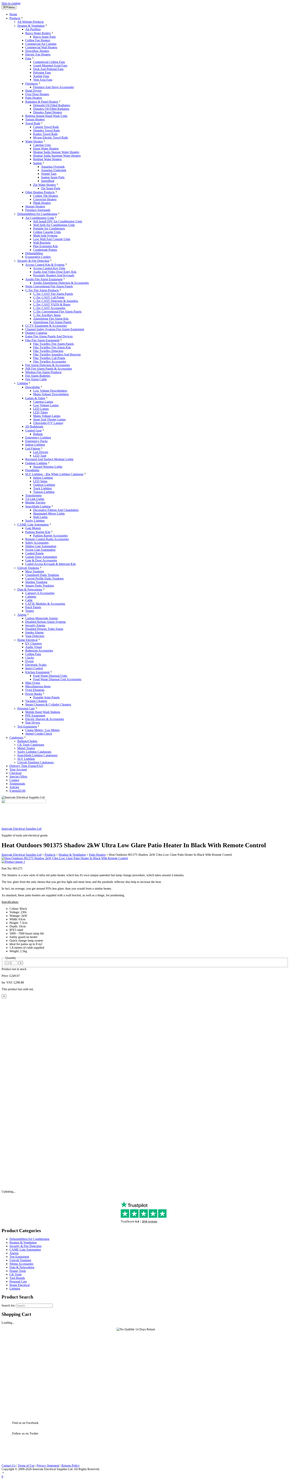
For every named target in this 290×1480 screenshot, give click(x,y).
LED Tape (39, 455)
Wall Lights (40, 517)
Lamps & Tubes (35, 398)
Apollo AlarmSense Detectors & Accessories (61, 282)
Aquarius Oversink (53, 166)
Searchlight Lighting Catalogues (37, 755)
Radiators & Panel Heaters (41, 101)
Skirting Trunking (36, 582)
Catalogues (16, 737)
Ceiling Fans (33, 654)
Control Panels (34, 553)
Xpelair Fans (41, 76)
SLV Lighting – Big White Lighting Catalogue (54, 474)
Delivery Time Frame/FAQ (26, 766)
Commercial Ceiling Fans (49, 62)
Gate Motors (33, 528)
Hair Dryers (32, 722)
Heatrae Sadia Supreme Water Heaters (57, 155)
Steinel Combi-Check (38, 733)
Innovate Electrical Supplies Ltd (21, 828)
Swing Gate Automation (40, 549)
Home (13, 14)
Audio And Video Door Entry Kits (54, 271)
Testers (29, 610)
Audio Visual (33, 647)
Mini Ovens (32, 682)
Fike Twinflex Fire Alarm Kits (52, 347)
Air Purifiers (33, 29)
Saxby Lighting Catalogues (34, 751)
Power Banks (33, 694)
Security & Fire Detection (33, 260)
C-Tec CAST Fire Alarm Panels (53, 293)
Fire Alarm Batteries (37, 375)
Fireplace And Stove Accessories (53, 87)
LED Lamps (41, 408)
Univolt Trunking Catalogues (35, 762)
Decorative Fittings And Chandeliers (56, 510)
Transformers (33, 495)
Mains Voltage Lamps (46, 416)
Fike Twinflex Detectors (48, 351)
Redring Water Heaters (47, 159)
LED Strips (40, 481)
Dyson (29, 661)
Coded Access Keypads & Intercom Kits (50, 564)
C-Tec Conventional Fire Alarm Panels (57, 311)
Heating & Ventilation (31, 25)
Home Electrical (27, 640)
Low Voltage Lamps (46, 405)
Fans (28, 58)
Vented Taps (48, 173)
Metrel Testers (26, 748)
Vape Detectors (34, 636)
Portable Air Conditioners (49, 228)
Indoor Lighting (35, 444)
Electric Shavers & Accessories (44, 719)
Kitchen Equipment (37, 672)
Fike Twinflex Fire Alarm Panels (53, 343)
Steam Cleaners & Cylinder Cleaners (48, 704)
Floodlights (32, 470)
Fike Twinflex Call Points (49, 358)
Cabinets (30, 596)
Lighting (22, 383)
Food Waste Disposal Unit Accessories (57, 679)
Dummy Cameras (36, 332)
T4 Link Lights (34, 499)
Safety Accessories (37, 542)
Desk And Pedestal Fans (48, 69)
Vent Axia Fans (42, 79)
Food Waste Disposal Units (50, 675)
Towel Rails (32, 123)
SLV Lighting (26, 758)
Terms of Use (26, 1465)
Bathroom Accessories (39, 650)
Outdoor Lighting (36, 463)
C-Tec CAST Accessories (49, 308)
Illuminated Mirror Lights (49, 513)
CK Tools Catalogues (30, 744)
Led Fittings (32, 448)
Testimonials (17, 783)
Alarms (21, 614)
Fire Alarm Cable (36, 379)
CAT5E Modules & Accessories (45, 603)
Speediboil (47, 180)
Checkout (15, 773)
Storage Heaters (35, 206)
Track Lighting (42, 488)
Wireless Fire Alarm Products (43, 372)
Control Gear (33, 430)
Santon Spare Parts (53, 177)
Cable (29, 600)
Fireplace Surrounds (37, 210)
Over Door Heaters (37, 94)
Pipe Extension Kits (45, 246)
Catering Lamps (43, 401)
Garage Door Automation (41, 556)
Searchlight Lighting (38, 506)
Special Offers (18, 776)
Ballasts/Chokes (27, 741)
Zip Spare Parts (50, 188)
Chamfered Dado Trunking (42, 575)
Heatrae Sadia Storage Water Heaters (56, 152)
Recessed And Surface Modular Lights (49, 459)
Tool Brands (17, 1278)
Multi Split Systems (45, 235)
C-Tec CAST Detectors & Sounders (55, 301)
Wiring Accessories (21, 1263)
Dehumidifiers (34, 253)
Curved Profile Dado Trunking (44, 578)
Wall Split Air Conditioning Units (54, 225)
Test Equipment (27, 726)
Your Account (18, 769)
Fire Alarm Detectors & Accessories (47, 365)
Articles (14, 787)
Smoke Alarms (34, 632)
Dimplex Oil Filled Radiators (51, 108)
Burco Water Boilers (38, 33)
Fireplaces (31, 83)
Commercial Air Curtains (40, 43)
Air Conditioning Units (39, 217)
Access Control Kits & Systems (45, 264)
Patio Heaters (33, 97)
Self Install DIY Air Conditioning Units (57, 221)
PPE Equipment (35, 715)
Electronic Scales (36, 664)
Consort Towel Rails (46, 127)
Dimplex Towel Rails (46, 130)
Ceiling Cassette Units (47, 232)
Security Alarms (35, 625)
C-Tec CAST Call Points (48, 297)
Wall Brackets (42, 242)
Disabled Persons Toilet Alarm (44, 629)
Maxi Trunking (34, 571)
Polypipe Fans (42, 72)
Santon (37, 163)
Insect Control (34, 668)
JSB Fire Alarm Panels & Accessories (48, 368)
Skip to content (11, 3)
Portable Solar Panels (46, 697)
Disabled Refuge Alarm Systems (45, 621)
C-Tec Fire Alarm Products (42, 290)
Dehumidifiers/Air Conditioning (37, 214)
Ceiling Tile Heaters (45, 195)
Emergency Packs (36, 441)
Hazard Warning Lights (47, 466)
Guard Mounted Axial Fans (50, 65)
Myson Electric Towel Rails (50, 137)
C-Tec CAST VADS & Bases (51, 304)
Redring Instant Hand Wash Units (46, 116)
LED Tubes (40, 412)
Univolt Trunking (28, 568)
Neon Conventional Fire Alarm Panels (49, 286)
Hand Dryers (33, 90)
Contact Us (9, 1465)
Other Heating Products (40, 192)
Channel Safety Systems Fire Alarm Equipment (54, 329)
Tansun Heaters (35, 119)
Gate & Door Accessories (41, 560)
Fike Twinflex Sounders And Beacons (57, 354)
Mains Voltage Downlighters (51, 394)
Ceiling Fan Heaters (37, 40)
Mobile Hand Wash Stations (42, 712)
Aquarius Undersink (53, 170)
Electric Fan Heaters (38, 54)
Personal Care (26, 708)
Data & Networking (29, 589)
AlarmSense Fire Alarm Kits (50, 318)
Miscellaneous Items (38, 686)
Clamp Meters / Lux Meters (42, 730)
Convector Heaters (44, 199)
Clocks (29, 657)
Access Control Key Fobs (49, 268)
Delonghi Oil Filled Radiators (51, 105)
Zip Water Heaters (44, 184)
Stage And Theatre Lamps (49, 419)
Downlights (32, 387)
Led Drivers (40, 452)
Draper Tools (17, 1271)
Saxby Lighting (35, 520)
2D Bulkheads (34, 426)
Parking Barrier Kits (37, 532)
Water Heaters (34, 141)
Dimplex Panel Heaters (47, 112)
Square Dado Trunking (39, 585)
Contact (14, 780)
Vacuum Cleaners (36, 701)
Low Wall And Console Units (51, 239)
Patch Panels (33, 607)
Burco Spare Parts (44, 36)
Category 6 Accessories (39, 593)
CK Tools (15, 1274)
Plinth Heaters (42, 203)
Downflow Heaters (37, 51)
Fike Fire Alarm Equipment (42, 340)
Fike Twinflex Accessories (49, 361)
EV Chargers (33, 643)
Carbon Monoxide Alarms (41, 618)
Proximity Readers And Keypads (53, 275)
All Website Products (30, 21)
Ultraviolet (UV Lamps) (48, 423)
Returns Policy (70, 1465)
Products (14, 18)
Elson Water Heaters (46, 148)
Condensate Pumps (45, 249)
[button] (3, 1473)
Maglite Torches (35, 502)
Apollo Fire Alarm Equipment (44, 279)
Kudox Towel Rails (45, 134)
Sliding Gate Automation (40, 546)
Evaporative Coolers (38, 256)
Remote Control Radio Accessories (47, 539)
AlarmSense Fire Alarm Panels (52, 322)
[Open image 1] (13, 861)
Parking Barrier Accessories (50, 535)
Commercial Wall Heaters (41, 47)
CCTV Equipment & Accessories (46, 325)
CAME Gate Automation (33, 524)
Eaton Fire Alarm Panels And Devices (49, 336)
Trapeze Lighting (43, 492)
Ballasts (38, 434)
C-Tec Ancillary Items (47, 315)
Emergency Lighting (38, 437)
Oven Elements (34, 690)
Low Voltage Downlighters (50, 390)
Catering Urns (42, 145)
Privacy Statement (48, 1465)
